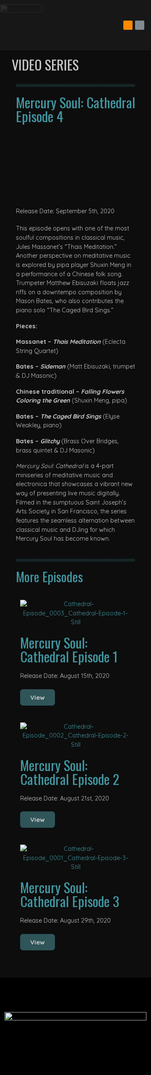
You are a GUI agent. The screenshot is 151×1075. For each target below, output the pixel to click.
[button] (75, 165)
